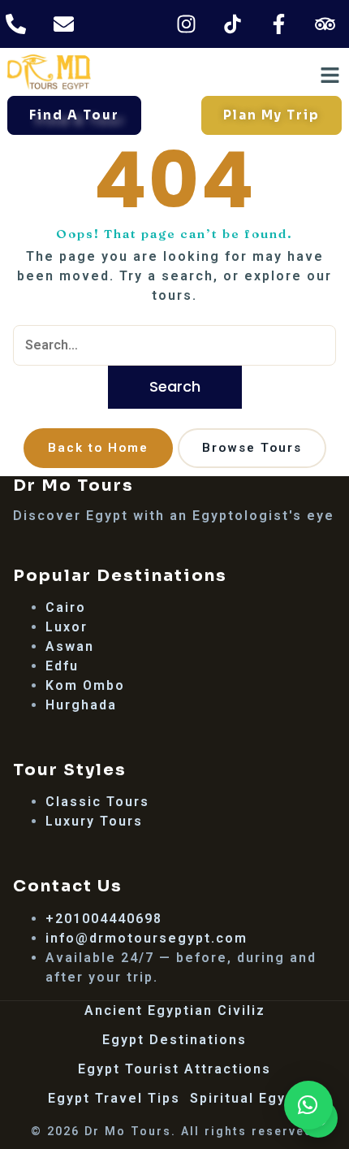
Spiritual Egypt (245, 1098)
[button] (308, 1105)
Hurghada (81, 705)
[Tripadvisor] (325, 23)
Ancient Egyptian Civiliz (174, 1010)
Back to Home (98, 447)
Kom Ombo (85, 685)
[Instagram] (186, 23)
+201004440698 (103, 918)
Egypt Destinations (174, 1039)
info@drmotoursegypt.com (146, 938)
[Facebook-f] (279, 23)
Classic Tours (97, 801)
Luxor (66, 627)
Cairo (65, 607)
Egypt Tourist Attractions (174, 1069)
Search (174, 386)
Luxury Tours (94, 821)
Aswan (69, 646)
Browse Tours (252, 447)
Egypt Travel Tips (114, 1098)
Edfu (62, 666)
